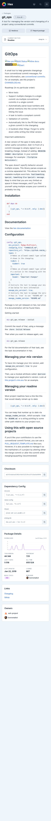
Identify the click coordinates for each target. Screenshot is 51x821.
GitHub (7, 597)
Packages (7, 13)
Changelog (8, 594)
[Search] (40, 4)
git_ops (7, 17)
